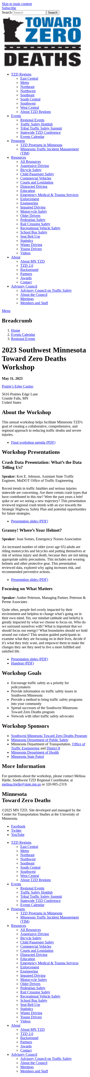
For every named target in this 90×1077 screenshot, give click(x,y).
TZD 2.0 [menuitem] (26, 265)
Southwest (28, 872)
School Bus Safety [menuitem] (33, 232)
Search (7, 12)
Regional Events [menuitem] (32, 120)
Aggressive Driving (34, 934)
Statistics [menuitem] (26, 241)
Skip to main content (17, 4)
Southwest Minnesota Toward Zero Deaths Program (49, 736)
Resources (18, 926)
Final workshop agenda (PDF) (33, 442)
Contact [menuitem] (26, 282)
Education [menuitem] (27, 191)
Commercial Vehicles (35, 946)
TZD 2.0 (26, 1034)
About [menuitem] (15, 257)
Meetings (27, 1067)
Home (15, 330)
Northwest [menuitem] (28, 91)
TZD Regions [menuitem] (21, 74)
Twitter (16, 830)
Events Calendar (23, 335)
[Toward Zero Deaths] (42, 66)
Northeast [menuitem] (27, 87)
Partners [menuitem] (26, 274)
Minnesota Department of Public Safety (40, 740)
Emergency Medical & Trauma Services (49, 963)
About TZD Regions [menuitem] (35, 112)
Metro (24, 851)
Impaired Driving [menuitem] (32, 207)
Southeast (27, 863)
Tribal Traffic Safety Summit (41, 896)
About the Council (33, 1063)
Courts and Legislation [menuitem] (36, 182)
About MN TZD (32, 1029)
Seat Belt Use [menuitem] (30, 236)
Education (27, 959)
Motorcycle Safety (33, 980)
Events (16, 884)
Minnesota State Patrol (27, 756)
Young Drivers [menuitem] (31, 249)
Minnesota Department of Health (35, 752)
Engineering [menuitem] (29, 203)
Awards (26, 1046)
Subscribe (9, 8)
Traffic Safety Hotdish (36, 892)
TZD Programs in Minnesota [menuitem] (41, 145)
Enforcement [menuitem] (29, 199)
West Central (29, 876)
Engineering (29, 971)
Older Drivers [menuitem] (30, 216)
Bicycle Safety (31, 938)
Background (29, 1038)
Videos (25, 1021)
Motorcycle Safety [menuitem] (33, 211)
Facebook (18, 826)
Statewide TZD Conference (40, 901)
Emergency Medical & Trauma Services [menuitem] (49, 195)
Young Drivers (31, 1017)
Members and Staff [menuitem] (34, 303)
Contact (26, 1050)
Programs (18, 909)
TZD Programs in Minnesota (41, 913)
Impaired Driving (32, 975)
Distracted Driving (33, 955)
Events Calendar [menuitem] (32, 137)
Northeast (27, 855)
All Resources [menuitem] (30, 162)
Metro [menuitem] (24, 83)
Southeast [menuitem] (27, 95)
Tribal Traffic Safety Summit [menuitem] (41, 128)
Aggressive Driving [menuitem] (34, 166)
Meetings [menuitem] (27, 299)
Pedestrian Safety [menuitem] (32, 220)
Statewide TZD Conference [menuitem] (40, 132)
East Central (29, 847)
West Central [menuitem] (29, 107)
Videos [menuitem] (25, 253)
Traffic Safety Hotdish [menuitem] (36, 124)
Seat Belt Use (30, 1005)
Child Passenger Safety (37, 942)
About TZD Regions (35, 880)
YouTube (17, 835)
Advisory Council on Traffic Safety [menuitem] (46, 290)
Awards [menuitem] (26, 278)
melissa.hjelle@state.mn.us (21, 784)
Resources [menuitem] (18, 157)
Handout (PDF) (22, 663)
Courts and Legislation (36, 951)
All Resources (30, 930)
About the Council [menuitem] (33, 295)
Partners (26, 1042)
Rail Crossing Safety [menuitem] (35, 224)
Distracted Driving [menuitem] (33, 186)
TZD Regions (21, 842)
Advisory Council (24, 1054)
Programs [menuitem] (18, 141)
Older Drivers (30, 984)
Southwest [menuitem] (28, 103)
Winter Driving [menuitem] (31, 245)
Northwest (28, 859)
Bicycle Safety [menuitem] (31, 170)
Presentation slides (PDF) (29, 659)
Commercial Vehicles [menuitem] (35, 178)
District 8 (53, 748)
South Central (30, 867)
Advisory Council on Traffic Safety (46, 1059)
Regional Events (23, 339)
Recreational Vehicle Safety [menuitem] (40, 228)
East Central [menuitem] (29, 78)
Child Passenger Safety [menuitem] (37, 174)
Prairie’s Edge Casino (17, 386)
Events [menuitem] (16, 116)
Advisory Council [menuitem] (24, 286)
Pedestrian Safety (32, 988)
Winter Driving (31, 1013)
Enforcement (29, 967)
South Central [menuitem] (30, 99)
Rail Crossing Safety (35, 992)
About (15, 1025)
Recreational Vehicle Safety (40, 996)
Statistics (26, 1009)
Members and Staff (34, 1071)
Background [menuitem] (29, 270)
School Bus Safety (33, 1000)
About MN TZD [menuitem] (32, 261)
